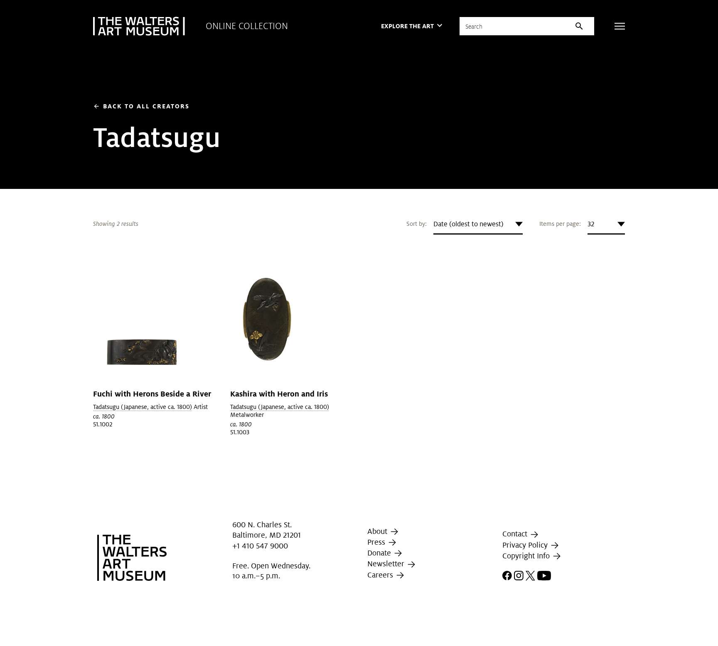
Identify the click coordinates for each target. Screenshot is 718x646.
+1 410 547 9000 (260, 546)
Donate (380, 553)
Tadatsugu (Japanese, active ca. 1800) (142, 407)
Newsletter (386, 563)
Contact (515, 534)
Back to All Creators (141, 106)
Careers (381, 575)
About (378, 531)
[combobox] (478, 224)
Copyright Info (527, 555)
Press (377, 542)
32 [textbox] (591, 224)
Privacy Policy (526, 545)
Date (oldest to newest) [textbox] (468, 224)
